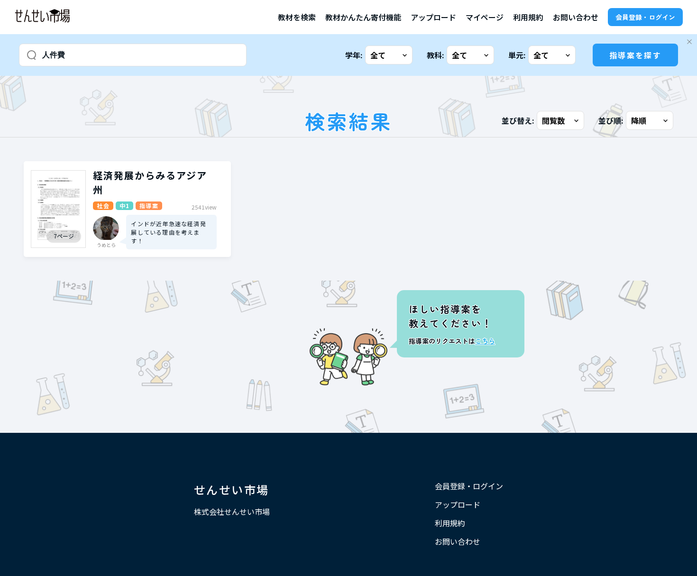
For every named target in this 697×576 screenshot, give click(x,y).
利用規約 (528, 17)
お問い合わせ (575, 17)
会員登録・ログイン (645, 17)
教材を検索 (297, 17)
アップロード (433, 17)
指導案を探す (635, 55)
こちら (485, 341)
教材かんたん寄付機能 (363, 17)
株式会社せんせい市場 (232, 511)
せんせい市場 (231, 489)
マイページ (485, 17)
